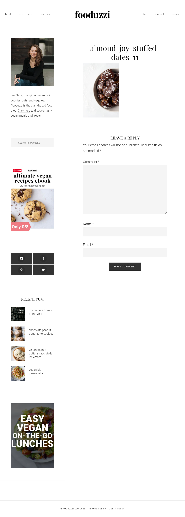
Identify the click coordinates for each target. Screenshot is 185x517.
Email (88, 245)
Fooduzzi (92, 14)
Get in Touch (117, 509)
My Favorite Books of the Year (40, 312)
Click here (24, 110)
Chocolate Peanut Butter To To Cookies (41, 331)
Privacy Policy (97, 509)
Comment (91, 162)
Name (88, 224)
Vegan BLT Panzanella (36, 371)
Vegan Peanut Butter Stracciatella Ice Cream (41, 353)
